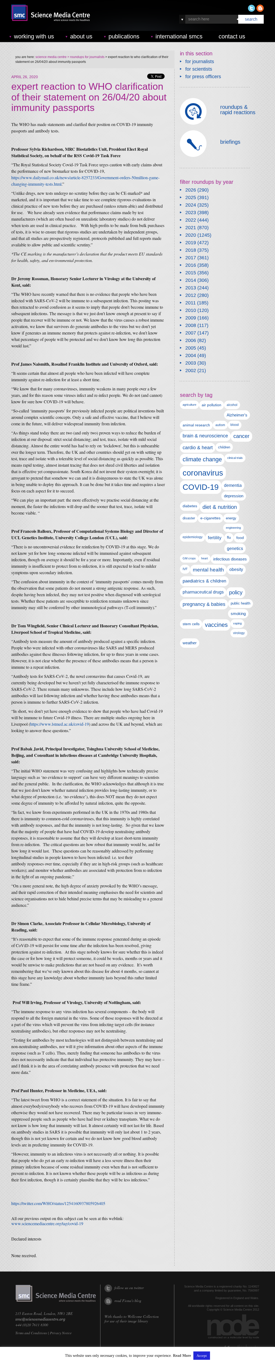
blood (234, 424)
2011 (190, 302)
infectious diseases (230, 559)
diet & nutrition (219, 507)
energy (231, 518)
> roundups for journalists (85, 57)
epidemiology (192, 537)
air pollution (211, 405)
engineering (233, 527)
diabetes (190, 506)
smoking (238, 614)
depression (233, 496)
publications (123, 36)
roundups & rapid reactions (237, 109)
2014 (190, 280)
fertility (215, 537)
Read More (182, 1356)
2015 (190, 272)
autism (220, 425)
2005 (190, 348)
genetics (235, 548)
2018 (190, 250)
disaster (189, 518)
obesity (236, 569)
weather (190, 643)
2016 (190, 265)
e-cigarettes (210, 518)
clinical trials (235, 457)
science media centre (51, 57)
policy (236, 592)
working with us (34, 36)
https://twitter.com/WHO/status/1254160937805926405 (58, 1203)
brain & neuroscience (205, 435)
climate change (202, 459)
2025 (190, 197)
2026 (190, 190)
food (240, 537)
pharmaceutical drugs (203, 592)
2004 (190, 355)
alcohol (232, 405)
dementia (233, 485)
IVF (185, 569)
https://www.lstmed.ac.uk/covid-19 (59, 724)
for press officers (203, 76)
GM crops (189, 558)
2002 (190, 370)
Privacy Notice (61, 1332)
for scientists (198, 69)
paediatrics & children (204, 581)
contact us (232, 36)
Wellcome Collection (143, 1316)
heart (204, 558)
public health (240, 603)
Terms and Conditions (31, 1332)
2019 (190, 242)
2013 (190, 287)
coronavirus (203, 472)
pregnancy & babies (204, 604)
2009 (190, 318)
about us (81, 36)
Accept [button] (202, 1356)
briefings (230, 142)
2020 (190, 235)
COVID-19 (201, 487)
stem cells (191, 624)
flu (229, 537)
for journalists (199, 61)
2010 (190, 310)
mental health (208, 570)
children (224, 447)
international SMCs (178, 36)
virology (239, 633)
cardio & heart (198, 447)
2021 (190, 227)
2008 (190, 325)
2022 (190, 220)
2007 (190, 333)
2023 (190, 212)
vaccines (216, 624)
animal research (196, 425)
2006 (190, 340)
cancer (241, 436)
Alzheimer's (237, 415)
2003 (190, 363)
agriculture (189, 404)
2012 (190, 295)
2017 (190, 257)
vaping (237, 623)
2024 (190, 205)
